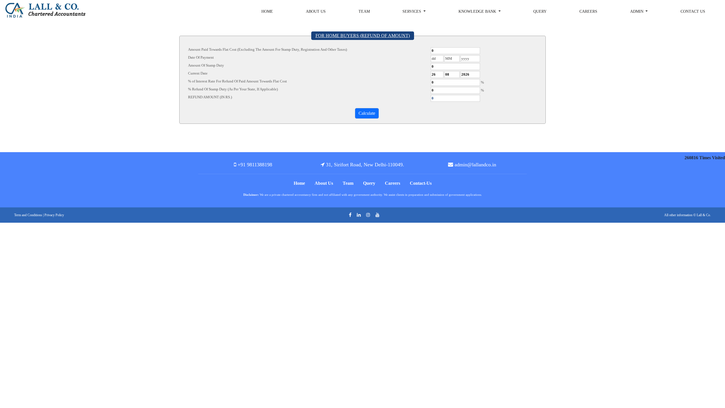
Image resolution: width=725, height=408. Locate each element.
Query (540, 11)
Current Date (198, 73)
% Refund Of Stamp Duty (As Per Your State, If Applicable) (233, 89)
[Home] (47, 10)
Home (267, 11)
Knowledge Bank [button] (478, 11)
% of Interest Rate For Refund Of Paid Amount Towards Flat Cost (237, 81)
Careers (588, 11)
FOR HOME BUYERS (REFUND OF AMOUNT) (362, 35)
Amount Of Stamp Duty (206, 65)
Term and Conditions (28, 215)
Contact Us (693, 11)
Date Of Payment (201, 57)
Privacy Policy (54, 215)
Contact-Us (421, 183)
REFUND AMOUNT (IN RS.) (210, 97)
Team (364, 11)
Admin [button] (637, 11)
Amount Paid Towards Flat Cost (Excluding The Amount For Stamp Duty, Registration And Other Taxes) (267, 49)
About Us (316, 11)
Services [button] (412, 11)
